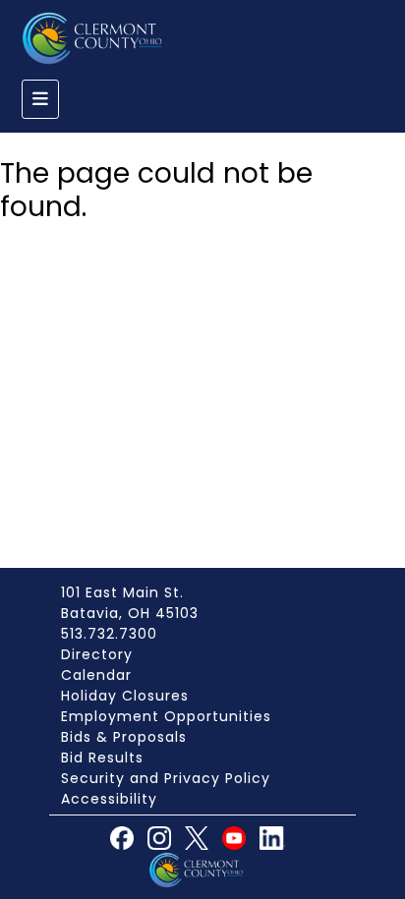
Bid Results (102, 757)
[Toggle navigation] (40, 99)
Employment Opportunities (166, 716)
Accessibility (109, 799)
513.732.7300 (109, 634)
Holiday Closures (125, 695)
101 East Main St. (122, 592)
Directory (97, 654)
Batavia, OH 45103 (130, 613)
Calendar (96, 675)
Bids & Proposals (124, 737)
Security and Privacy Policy (165, 778)
